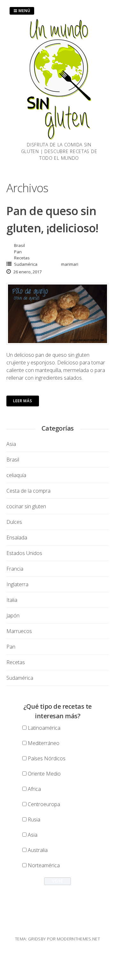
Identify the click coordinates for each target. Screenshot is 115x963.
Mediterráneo (43, 743)
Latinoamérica (44, 727)
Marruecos (19, 631)
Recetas (22, 258)
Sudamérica (25, 264)
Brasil (19, 245)
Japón (12, 615)
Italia (11, 599)
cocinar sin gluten (26, 506)
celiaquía (16, 475)
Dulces (14, 521)
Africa (34, 788)
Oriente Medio (44, 773)
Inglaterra (17, 584)
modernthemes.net (78, 939)
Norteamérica (44, 865)
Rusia (34, 819)
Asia (11, 443)
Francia (14, 568)
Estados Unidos (24, 553)
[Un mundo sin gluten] (59, 137)
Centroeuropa (44, 804)
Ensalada (16, 537)
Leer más (22, 401)
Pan (18, 252)
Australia (38, 850)
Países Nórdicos (46, 758)
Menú (23, 10)
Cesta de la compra (28, 490)
